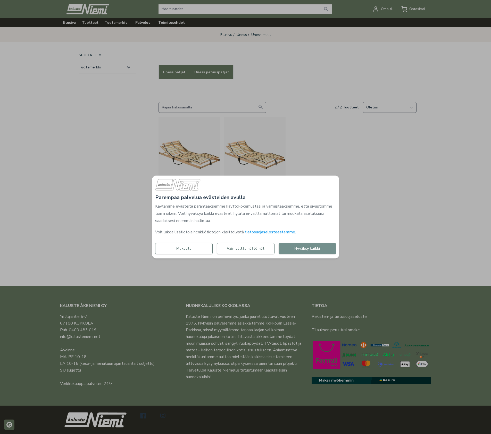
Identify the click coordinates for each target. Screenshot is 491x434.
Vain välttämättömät (245, 248)
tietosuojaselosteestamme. (270, 232)
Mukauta (184, 248)
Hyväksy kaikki (307, 248)
